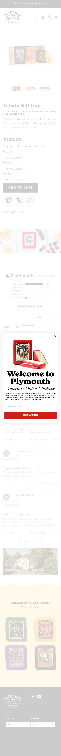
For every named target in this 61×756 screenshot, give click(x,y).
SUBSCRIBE (30, 415)
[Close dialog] (55, 336)
